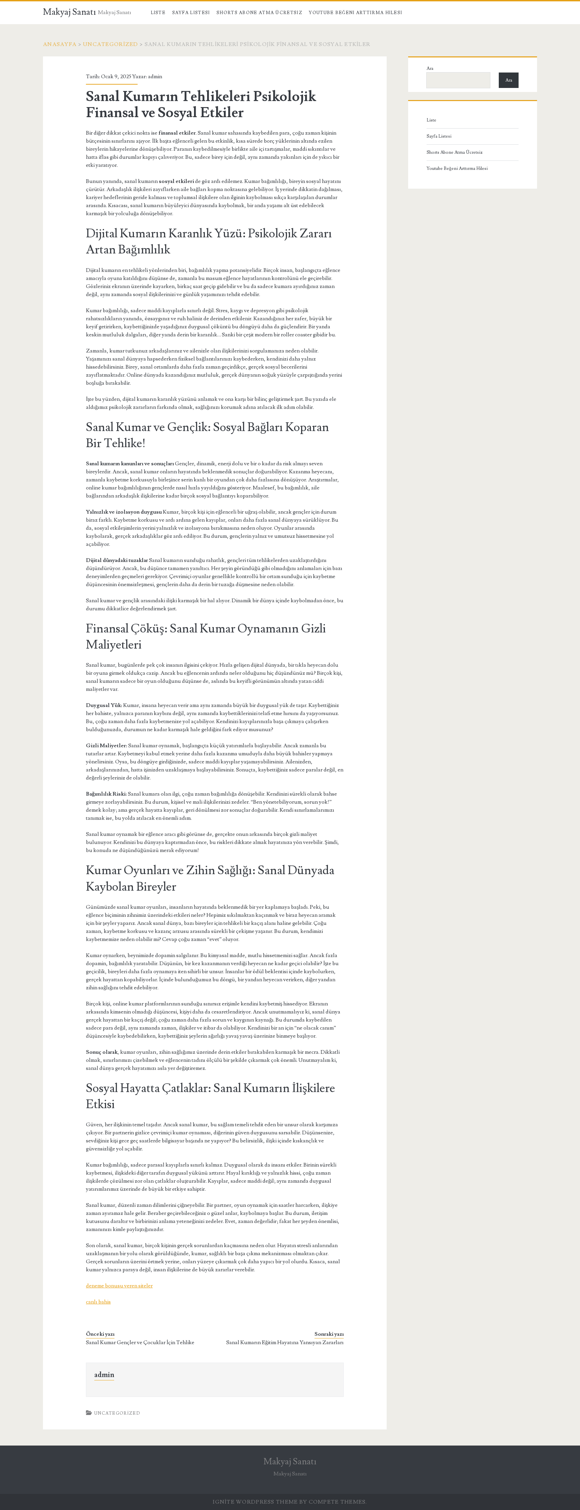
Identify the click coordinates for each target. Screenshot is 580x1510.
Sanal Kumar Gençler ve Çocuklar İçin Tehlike (140, 1342)
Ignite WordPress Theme (255, 1502)
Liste (158, 12)
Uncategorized (110, 44)
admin (155, 76)
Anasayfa (60, 44)
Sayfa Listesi (191, 12)
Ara (430, 68)
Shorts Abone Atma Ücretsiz (259, 12)
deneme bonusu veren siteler (119, 1285)
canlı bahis (98, 1302)
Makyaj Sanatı (69, 12)
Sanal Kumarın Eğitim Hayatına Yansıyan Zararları (285, 1342)
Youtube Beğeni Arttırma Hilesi (355, 12)
